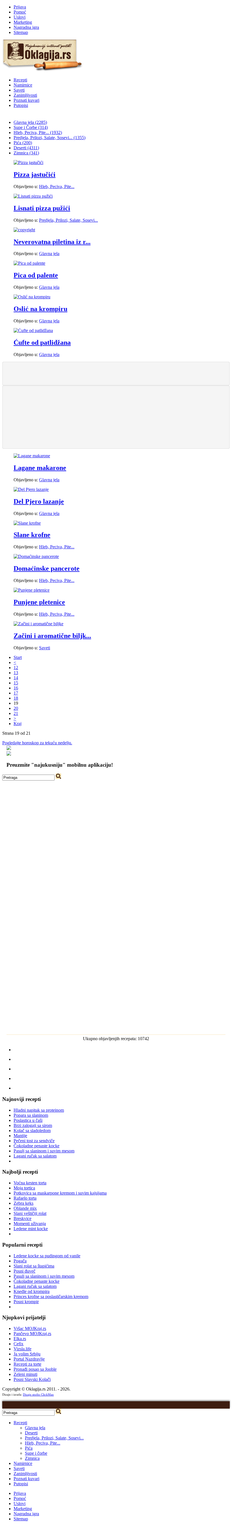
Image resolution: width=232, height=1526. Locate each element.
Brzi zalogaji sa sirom (33, 1125)
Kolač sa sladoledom (32, 1130)
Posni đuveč (24, 1271)
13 (16, 672)
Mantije (20, 1135)
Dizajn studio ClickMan (38, 1394)
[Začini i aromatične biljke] (38, 623)
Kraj (18, 723)
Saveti (19, 90)
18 (16, 698)
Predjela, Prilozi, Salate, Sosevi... (68, 220)
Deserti (31, 1432)
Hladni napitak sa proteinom (39, 1110)
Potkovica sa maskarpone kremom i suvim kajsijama (60, 1193)
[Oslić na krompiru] (32, 296)
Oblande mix (25, 1208)
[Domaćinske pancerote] (36, 556)
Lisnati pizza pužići (42, 208)
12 (16, 667)
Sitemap (21, 32)
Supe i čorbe (36, 1453)
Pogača (20, 1260)
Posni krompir (26, 1301)
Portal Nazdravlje (29, 1359)
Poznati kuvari (26, 100)
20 (16, 708)
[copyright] (24, 229)
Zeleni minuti (25, 1374)
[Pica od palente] (29, 263)
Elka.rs (20, 1338)
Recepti (20, 79)
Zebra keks (23, 1203)
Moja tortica (24, 1188)
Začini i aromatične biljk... (52, 635)
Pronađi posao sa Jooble (35, 1369)
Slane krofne (32, 534)
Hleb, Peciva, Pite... (56, 186)
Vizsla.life (22, 1348)
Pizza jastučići (34, 174)
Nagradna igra (26, 27)
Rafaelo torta (25, 1198)
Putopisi (21, 105)
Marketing (23, 22)
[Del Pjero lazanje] (31, 489)
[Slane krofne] (27, 523)
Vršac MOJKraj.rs (30, 1328)
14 (16, 677)
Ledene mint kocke (31, 1228)
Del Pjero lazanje (39, 501)
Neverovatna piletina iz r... (52, 241)
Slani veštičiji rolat (30, 1213)
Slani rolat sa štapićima (34, 1266)
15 (16, 682)
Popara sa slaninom (31, 1115)
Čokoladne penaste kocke (36, 1145)
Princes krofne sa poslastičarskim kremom (51, 1296)
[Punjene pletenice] (32, 590)
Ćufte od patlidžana (42, 342)
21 (16, 713)
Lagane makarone (40, 467)
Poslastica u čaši (28, 1120)
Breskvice (22, 1218)
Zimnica (32, 1458)
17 (16, 693)
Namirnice (23, 85)
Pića (29, 1448)
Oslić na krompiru (40, 308)
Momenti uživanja (30, 1223)
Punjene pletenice (39, 602)
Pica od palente (36, 275)
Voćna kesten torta (30, 1182)
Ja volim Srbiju (27, 1354)
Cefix (18, 1343)
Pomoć (20, 12)
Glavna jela (49, 253)
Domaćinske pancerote (47, 568)
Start (18, 657)
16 (16, 688)
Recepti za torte (27, 1364)
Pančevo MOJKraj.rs (32, 1333)
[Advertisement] (116, 373)
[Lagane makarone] (32, 455)
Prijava (20, 7)
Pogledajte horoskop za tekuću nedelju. (37, 742)
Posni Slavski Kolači (32, 1379)
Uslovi (19, 17)
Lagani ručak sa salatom (35, 1156)
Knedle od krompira (32, 1291)
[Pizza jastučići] (28, 162)
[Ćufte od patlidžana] (33, 330)
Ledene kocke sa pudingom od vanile (47, 1255)
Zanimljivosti (25, 95)
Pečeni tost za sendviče (34, 1140)
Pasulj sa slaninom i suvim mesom (44, 1150)
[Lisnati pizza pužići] (33, 196)
